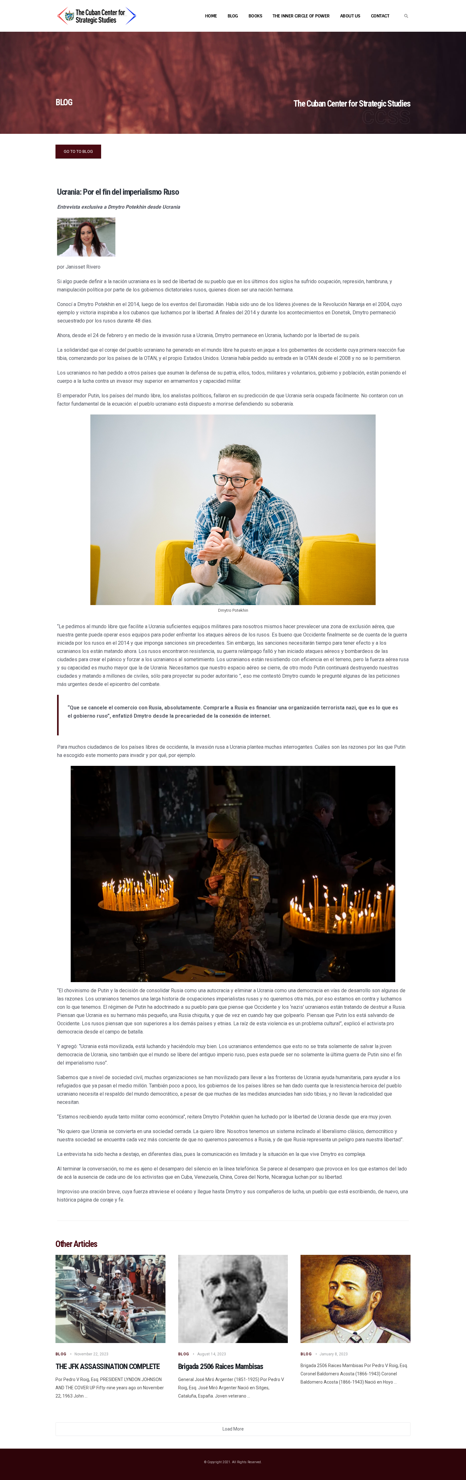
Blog (233, 16)
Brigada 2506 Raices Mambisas (220, 1366)
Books (255, 16)
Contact (380, 16)
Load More (233, 1428)
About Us (350, 16)
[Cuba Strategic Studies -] (96, 16)
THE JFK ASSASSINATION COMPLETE (107, 1366)
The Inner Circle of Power (301, 16)
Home (211, 16)
